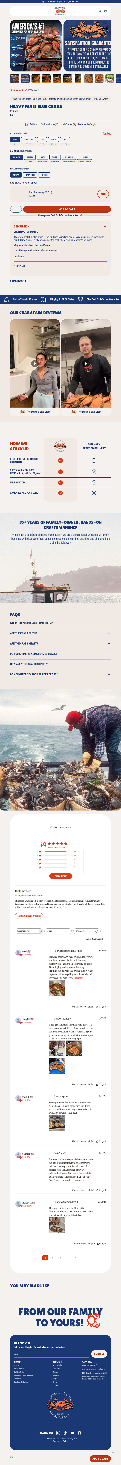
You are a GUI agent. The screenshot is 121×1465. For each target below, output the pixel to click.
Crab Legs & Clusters (21, 1382)
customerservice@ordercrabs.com (93, 1369)
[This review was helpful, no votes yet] (97, 1006)
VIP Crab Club (57, 1365)
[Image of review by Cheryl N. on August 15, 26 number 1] (57, 1048)
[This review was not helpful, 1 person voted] (103, 1243)
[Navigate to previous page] (38, 1258)
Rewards (56, 1375)
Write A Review (60, 876)
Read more (19, 256)
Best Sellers (18, 1365)
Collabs (55, 1386)
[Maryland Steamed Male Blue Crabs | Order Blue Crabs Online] (60, 11)
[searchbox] (26, 931)
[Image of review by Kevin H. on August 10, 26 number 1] (57, 1123)
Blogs (55, 1382)
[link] (60, 90)
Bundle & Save (19, 1369)
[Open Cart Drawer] (105, 11)
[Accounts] (100, 11)
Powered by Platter (60, 1441)
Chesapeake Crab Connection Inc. (59, 1438)
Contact (55, 1372)
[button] (36, 45)
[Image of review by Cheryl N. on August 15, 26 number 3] (57, 1066)
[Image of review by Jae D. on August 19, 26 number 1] (57, 988)
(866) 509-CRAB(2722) (89, 1365)
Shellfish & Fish (19, 1372)
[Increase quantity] (19, 209)
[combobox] (58, 931)
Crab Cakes (17, 1379)
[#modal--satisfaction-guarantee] (81, 215)
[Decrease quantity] (12, 209)
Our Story (56, 1369)
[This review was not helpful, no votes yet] (103, 1006)
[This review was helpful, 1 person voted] (98, 1243)
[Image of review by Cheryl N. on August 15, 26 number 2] (74, 1048)
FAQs (55, 1379)
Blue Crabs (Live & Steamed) (23, 1375)
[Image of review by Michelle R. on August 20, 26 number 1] (57, 1225)
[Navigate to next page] (83, 1258)
